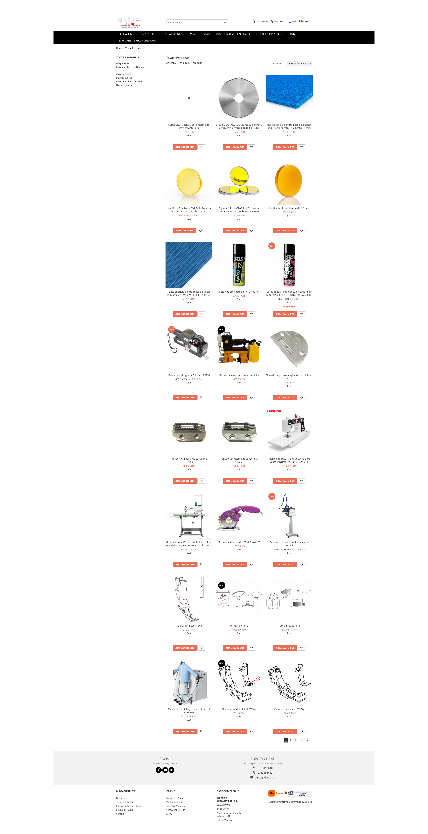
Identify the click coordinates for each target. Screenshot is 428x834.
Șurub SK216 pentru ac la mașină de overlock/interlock (188, 126)
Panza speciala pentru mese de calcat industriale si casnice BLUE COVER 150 (188, 293)
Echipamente (122, 63)
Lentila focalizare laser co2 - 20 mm (289, 208)
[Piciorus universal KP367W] (289, 682)
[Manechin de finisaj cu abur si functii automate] (189, 682)
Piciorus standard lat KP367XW (239, 709)
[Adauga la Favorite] (201, 147)
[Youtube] (165, 770)
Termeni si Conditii (125, 801)
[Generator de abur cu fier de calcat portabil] (289, 515)
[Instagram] (171, 770)
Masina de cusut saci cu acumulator (239, 375)
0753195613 (265, 772)
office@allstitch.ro (264, 777)
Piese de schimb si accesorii (129, 81)
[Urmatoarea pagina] (307, 740)
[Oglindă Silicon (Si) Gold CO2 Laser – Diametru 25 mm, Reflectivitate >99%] (239, 181)
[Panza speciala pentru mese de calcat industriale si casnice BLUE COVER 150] (189, 265)
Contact (120, 813)
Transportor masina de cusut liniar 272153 (188, 460)
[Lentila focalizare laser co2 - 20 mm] (289, 181)
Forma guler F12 (239, 625)
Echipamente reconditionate (130, 66)
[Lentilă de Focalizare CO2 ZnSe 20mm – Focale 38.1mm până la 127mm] (189, 181)
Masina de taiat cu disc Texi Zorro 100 (239, 542)
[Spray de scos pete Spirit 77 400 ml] (239, 265)
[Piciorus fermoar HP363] (189, 599)
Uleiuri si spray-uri (125, 84)
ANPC (169, 813)
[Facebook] (159, 770)
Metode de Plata (174, 798)
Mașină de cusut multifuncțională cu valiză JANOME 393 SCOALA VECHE (289, 460)
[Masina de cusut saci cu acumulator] (239, 348)
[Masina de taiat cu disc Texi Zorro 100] (239, 515)
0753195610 (265, 768)
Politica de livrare (124, 809)
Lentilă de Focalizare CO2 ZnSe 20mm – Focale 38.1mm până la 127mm (189, 210)
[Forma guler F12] (239, 599)
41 (302, 740)
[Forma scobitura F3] (289, 599)
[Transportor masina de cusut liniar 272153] (189, 432)
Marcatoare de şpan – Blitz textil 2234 (189, 375)
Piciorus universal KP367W (289, 709)
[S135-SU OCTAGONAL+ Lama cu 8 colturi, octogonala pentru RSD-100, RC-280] (239, 98)
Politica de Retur (174, 801)
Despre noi (121, 798)
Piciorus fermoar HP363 (189, 625)
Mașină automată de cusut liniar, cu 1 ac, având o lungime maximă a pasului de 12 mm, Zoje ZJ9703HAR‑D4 (189, 544)
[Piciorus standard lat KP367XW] (239, 682)
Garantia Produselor (176, 805)
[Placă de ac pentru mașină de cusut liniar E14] (289, 348)
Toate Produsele (134, 48)
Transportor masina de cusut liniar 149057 (239, 460)
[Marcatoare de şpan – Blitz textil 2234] (189, 348)
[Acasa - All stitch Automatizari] (133, 22)
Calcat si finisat (123, 74)
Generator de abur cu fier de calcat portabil (289, 544)
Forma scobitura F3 (289, 625)
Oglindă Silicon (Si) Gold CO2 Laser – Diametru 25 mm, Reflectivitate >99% (239, 210)
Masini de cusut (124, 77)
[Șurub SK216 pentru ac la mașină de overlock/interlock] (189, 98)
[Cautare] (225, 22)
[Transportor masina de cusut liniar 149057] (239, 432)
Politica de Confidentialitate (130, 805)
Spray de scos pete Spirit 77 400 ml (239, 291)
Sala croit (120, 70)
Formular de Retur (175, 809)
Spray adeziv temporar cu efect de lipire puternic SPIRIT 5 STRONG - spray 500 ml (289, 293)
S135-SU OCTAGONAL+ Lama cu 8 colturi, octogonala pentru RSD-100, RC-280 (239, 126)
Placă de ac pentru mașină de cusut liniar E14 (289, 377)
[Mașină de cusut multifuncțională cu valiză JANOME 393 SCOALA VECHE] (289, 432)
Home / (120, 48)
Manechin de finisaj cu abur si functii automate (189, 711)
